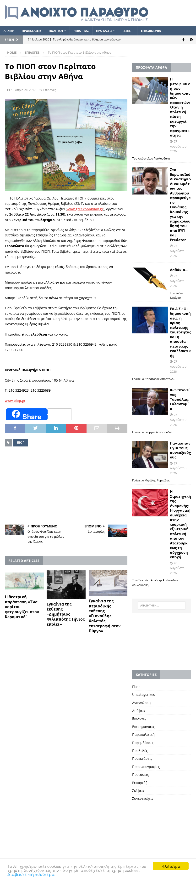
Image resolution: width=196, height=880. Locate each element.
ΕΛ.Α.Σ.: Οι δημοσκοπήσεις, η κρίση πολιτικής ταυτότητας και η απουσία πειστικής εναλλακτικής (180, 332)
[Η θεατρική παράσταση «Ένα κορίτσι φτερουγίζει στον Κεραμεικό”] (24, 581)
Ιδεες (127, 31)
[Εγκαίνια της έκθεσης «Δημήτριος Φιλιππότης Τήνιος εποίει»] (66, 584)
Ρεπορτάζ (139, 782)
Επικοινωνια (151, 31)
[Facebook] (183, 39)
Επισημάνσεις (143, 726)
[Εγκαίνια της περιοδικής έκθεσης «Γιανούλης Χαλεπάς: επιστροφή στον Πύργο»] (108, 583)
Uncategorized (143, 694)
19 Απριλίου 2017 (23, 90)
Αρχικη (9, 31)
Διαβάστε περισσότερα (31, 874)
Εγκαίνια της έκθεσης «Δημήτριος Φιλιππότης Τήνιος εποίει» (66, 614)
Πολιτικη (56, 31)
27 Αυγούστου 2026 (178, 146)
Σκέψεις (138, 790)
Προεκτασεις (31, 31)
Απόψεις (139, 710)
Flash (136, 686)
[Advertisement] (66, 486)
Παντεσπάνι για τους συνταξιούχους (180, 450)
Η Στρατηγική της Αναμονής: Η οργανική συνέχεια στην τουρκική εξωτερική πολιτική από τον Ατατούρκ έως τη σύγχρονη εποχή (180, 524)
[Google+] (192, 39)
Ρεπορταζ (81, 31)
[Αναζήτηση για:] (161, 605)
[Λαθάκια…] (150, 279)
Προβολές (140, 750)
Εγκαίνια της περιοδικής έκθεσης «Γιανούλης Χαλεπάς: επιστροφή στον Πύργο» (105, 616)
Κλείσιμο (171, 866)
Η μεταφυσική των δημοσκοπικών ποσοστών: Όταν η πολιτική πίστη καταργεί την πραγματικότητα (180, 107)
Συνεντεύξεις (142, 798)
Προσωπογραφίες (146, 766)
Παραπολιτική (143, 734)
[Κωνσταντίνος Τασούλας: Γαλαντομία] (150, 401)
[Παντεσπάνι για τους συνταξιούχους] (150, 454)
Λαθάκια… (179, 269)
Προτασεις (104, 31)
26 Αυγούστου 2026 (178, 568)
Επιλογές (49, 90)
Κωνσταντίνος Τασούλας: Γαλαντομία (180, 399)
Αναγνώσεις (141, 702)
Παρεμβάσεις (142, 742)
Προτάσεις (140, 774)
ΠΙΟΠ (21, 442)
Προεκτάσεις (142, 758)
